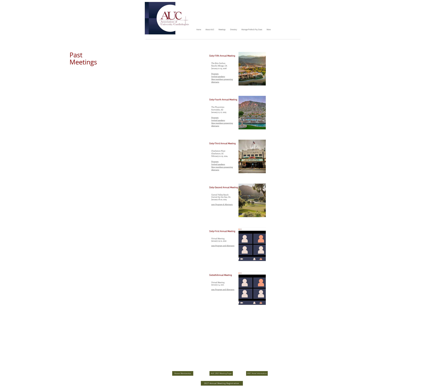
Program (215, 161)
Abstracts (215, 170)
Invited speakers (218, 164)
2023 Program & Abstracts (222, 204)
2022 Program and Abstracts (222, 245)
